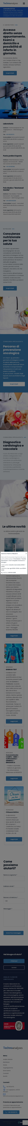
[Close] (26, 554)
